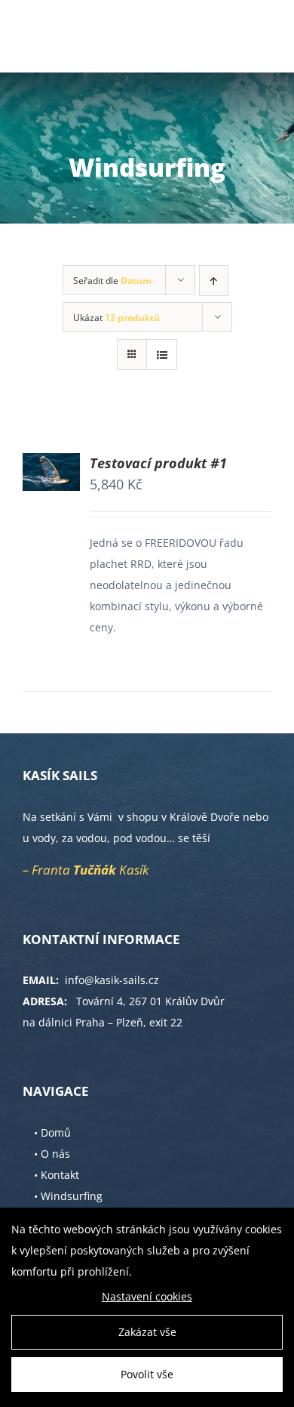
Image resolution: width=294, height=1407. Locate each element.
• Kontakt (56, 1175)
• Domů (52, 1132)
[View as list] (161, 354)
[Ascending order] (213, 280)
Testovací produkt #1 (158, 463)
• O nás (52, 1153)
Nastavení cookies (147, 1296)
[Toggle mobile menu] (263, 34)
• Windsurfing (68, 1196)
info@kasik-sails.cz (112, 980)
